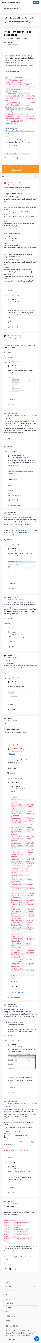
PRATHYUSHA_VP (17, 455)
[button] (10, 38)
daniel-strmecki (12, 413)
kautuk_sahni (12, 597)
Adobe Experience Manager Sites (10, 8)
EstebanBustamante (14, 335)
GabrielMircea (12, 512)
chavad (10, 655)
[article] (20, 239)
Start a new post (16, 170)
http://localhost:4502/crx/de (27, 530)
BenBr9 (10, 42)
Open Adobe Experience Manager (19, 21)
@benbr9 (8, 418)
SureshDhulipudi (13, 183)
